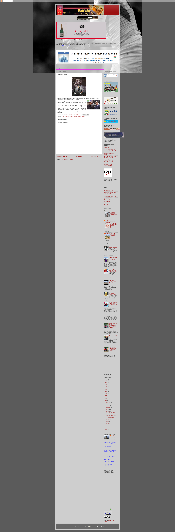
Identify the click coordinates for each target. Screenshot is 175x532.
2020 (106, 384)
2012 (106, 398)
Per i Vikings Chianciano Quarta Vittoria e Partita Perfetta (113, 349)
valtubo (113, 435)
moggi (83, 116)
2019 (106, 386)
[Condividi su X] (85, 114)
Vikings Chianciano (108, 204)
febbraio (108, 425)
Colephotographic (93, 526)
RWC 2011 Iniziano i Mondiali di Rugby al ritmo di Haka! (110, 314)
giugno (107, 411)
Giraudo (71, 116)
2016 (106, 391)
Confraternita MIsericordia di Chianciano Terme (110, 193)
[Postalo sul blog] (84, 114)
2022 (106, 380)
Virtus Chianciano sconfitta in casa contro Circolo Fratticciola (113, 259)
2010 (106, 429)
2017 (106, 389)
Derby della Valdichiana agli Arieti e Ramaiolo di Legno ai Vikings (113, 282)
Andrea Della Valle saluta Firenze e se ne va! (113, 337)
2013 (106, 397)
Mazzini (79, 116)
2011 (106, 400)
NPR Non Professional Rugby (110, 199)
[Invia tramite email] (83, 114)
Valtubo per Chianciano (109, 203)
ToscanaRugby (107, 201)
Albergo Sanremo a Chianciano (110, 188)
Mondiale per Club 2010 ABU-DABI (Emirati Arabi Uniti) (113, 270)
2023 (106, 379)
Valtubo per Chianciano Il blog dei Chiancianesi (111, 211)
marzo (107, 423)
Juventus (75, 116)
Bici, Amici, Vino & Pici (108, 190)
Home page (78, 156)
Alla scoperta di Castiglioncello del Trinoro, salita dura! (113, 236)
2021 (106, 382)
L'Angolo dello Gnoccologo (109, 149)
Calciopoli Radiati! (110, 417)
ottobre (108, 405)
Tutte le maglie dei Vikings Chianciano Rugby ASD (109, 160)
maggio (108, 419)
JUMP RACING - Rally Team (110, 196)
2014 (106, 395)
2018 (106, 388)
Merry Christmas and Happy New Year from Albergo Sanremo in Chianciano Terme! (111, 227)
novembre (108, 403)
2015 (106, 393)
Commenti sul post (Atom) (67, 159)
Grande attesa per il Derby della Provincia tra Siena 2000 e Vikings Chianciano (113, 325)
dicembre (108, 402)
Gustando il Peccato (108, 194)
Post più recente (62, 156)
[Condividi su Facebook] (87, 114)
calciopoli (67, 116)
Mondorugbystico (107, 198)
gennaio (108, 426)
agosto (107, 409)
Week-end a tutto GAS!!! (111, 415)
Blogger (104, 526)
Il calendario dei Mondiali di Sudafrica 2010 (112, 293)
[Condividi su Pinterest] (88, 114)
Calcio (63, 116)
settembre (108, 407)
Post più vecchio (95, 156)
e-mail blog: (64, 45)
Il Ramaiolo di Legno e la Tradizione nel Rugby (109, 165)
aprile (107, 421)
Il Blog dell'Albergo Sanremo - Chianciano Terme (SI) (110, 221)
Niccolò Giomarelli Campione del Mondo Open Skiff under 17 (113, 304)
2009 (106, 430)
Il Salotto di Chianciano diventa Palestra (113, 213)
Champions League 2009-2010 (113, 247)
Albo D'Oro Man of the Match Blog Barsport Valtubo (110, 157)
